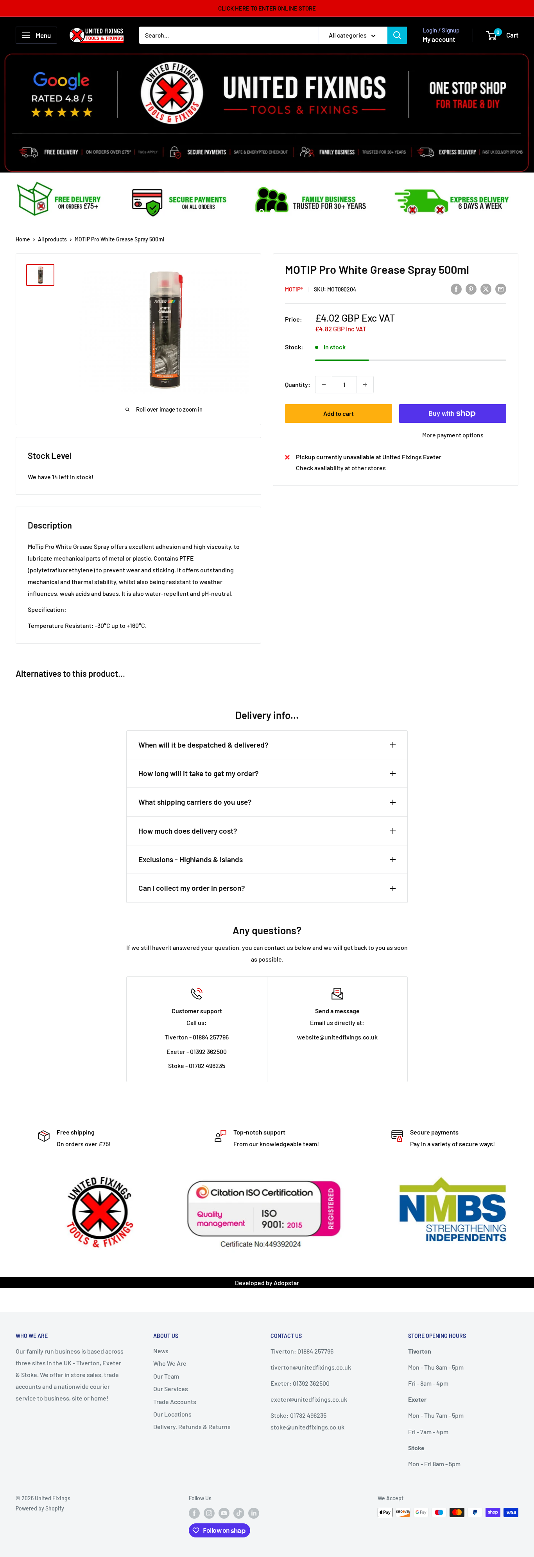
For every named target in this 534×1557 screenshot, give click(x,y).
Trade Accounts (174, 1401)
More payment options (453, 435)
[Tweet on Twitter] (485, 288)
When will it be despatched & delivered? (203, 744)
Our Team (166, 1376)
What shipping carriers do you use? (195, 801)
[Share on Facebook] (456, 288)
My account (439, 39)
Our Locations (172, 1414)
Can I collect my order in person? (191, 887)
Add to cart (338, 413)
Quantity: (297, 384)
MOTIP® (294, 289)
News (160, 1350)
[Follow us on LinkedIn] (253, 1513)
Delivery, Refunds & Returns (192, 1426)
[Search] (397, 35)
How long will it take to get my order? (198, 773)
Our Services (170, 1388)
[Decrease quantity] (323, 384)
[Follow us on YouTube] (224, 1513)
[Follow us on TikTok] (238, 1513)
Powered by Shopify (40, 1508)
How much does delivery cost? (187, 830)
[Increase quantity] (365, 384)
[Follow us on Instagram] (209, 1513)
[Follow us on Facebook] (194, 1513)
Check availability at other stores (341, 467)
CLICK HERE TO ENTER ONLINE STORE (267, 8)
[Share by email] (500, 288)
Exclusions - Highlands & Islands (190, 859)
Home (23, 239)
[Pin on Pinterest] (471, 288)
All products (52, 239)
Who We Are (169, 1363)
